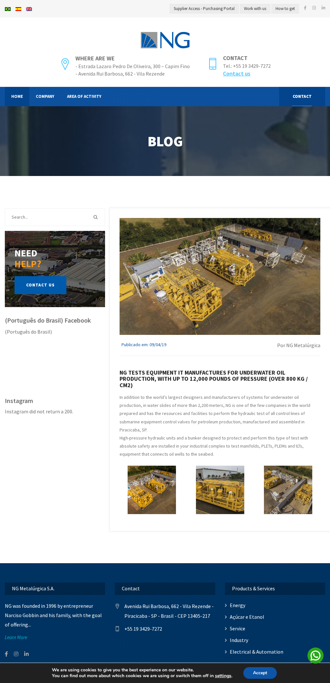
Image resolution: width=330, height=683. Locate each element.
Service (237, 628)
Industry (239, 640)
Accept (260, 673)
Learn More (16, 637)
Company (45, 96)
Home (17, 96)
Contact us (236, 73)
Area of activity (84, 96)
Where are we (95, 58)
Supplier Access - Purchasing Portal (204, 8)
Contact (235, 58)
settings (223, 676)
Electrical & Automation (256, 651)
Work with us (255, 8)
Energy (237, 605)
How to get (285, 8)
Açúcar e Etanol (247, 617)
